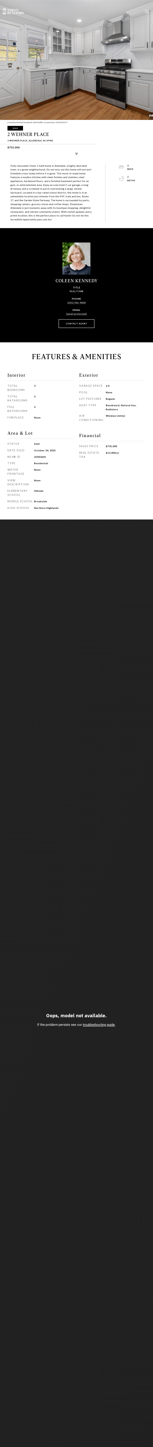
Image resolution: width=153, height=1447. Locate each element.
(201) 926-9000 (76, 302)
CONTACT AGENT (76, 323)
